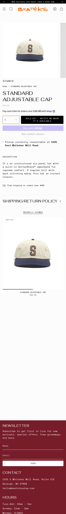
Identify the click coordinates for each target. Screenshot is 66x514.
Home (5, 86)
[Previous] (4, 1)
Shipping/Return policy (30, 201)
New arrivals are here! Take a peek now (33, 1)
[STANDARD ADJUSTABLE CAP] (33, 253)
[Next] (62, 1)
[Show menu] (4, 9)
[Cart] (61, 9)
